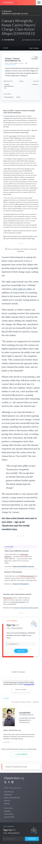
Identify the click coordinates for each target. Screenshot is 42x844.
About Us (7, 800)
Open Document (21, 689)
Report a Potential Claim (12, 797)
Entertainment (9, 97)
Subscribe (21, 651)
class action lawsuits (18, 602)
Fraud (18, 97)
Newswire (7, 11)
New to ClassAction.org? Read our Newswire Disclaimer (22, 250)
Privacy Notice (8, 814)
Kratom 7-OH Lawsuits (21, 584)
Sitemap (6, 803)
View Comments (34, 48)
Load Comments (22, 754)
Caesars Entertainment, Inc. (9, 86)
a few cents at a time (22, 289)
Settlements (8, 795)
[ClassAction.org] (18, 3)
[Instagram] (12, 782)
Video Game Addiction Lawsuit (23, 566)
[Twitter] (5, 782)
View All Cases (9, 792)
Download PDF (29, 684)
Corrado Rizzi (9, 40)
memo (14, 136)
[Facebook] (9, 782)
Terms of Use (8, 808)
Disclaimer (7, 811)
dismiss (7, 118)
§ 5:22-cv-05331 (10, 64)
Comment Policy (9, 817)
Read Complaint (34, 57)
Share (6, 48)
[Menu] (39, 2)
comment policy (31, 749)
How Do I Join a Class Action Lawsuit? (26, 608)
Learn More (6, 742)
